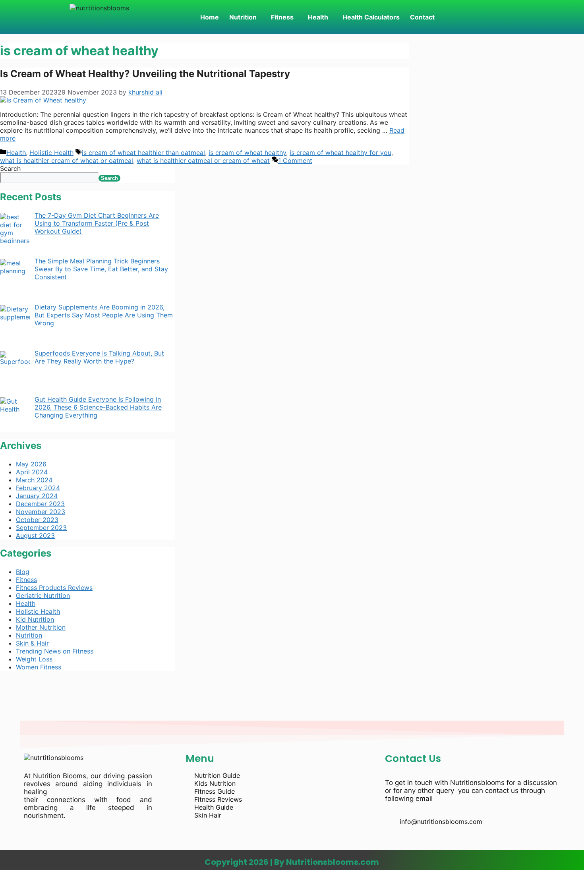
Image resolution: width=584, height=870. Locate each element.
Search (10, 168)
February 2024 (38, 488)
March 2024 (34, 480)
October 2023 (37, 520)
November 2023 (40, 512)
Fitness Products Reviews (54, 588)
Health (318, 17)
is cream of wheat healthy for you (340, 153)
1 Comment (295, 160)
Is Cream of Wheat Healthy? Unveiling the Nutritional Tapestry (145, 73)
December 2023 (40, 504)
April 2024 (32, 472)
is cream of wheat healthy (247, 153)
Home (209, 17)
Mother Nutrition (41, 627)
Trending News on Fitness (54, 651)
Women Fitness (38, 667)
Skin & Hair (32, 643)
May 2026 (31, 464)
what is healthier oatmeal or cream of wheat (203, 160)
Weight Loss (34, 659)
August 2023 (35, 535)
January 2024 (37, 496)
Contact (422, 17)
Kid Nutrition (35, 619)
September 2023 (41, 528)
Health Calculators (371, 17)
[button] (245, 17)
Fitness (282, 17)
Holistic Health (51, 153)
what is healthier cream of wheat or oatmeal (66, 160)
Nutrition (243, 17)
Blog (22, 572)
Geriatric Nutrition (43, 595)
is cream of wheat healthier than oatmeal (143, 153)
